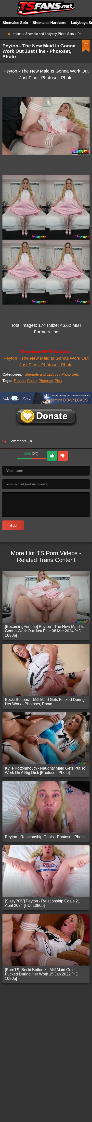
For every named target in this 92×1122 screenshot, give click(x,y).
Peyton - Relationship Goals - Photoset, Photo (45, 837)
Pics (58, 381)
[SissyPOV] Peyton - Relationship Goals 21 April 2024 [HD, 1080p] (42, 903)
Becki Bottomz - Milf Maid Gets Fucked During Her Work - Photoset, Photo (45, 702)
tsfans (17, 34)
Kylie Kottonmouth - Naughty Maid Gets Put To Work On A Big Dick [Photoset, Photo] (45, 770)
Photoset (46, 381)
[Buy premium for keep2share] (46, 402)
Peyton (19, 381)
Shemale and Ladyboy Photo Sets (49, 34)
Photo (32, 381)
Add (13, 525)
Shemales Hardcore (49, 23)
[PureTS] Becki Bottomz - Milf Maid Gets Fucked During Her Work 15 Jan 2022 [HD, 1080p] (42, 974)
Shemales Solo (15, 23)
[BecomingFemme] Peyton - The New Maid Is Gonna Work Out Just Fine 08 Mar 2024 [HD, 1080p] (44, 631)
